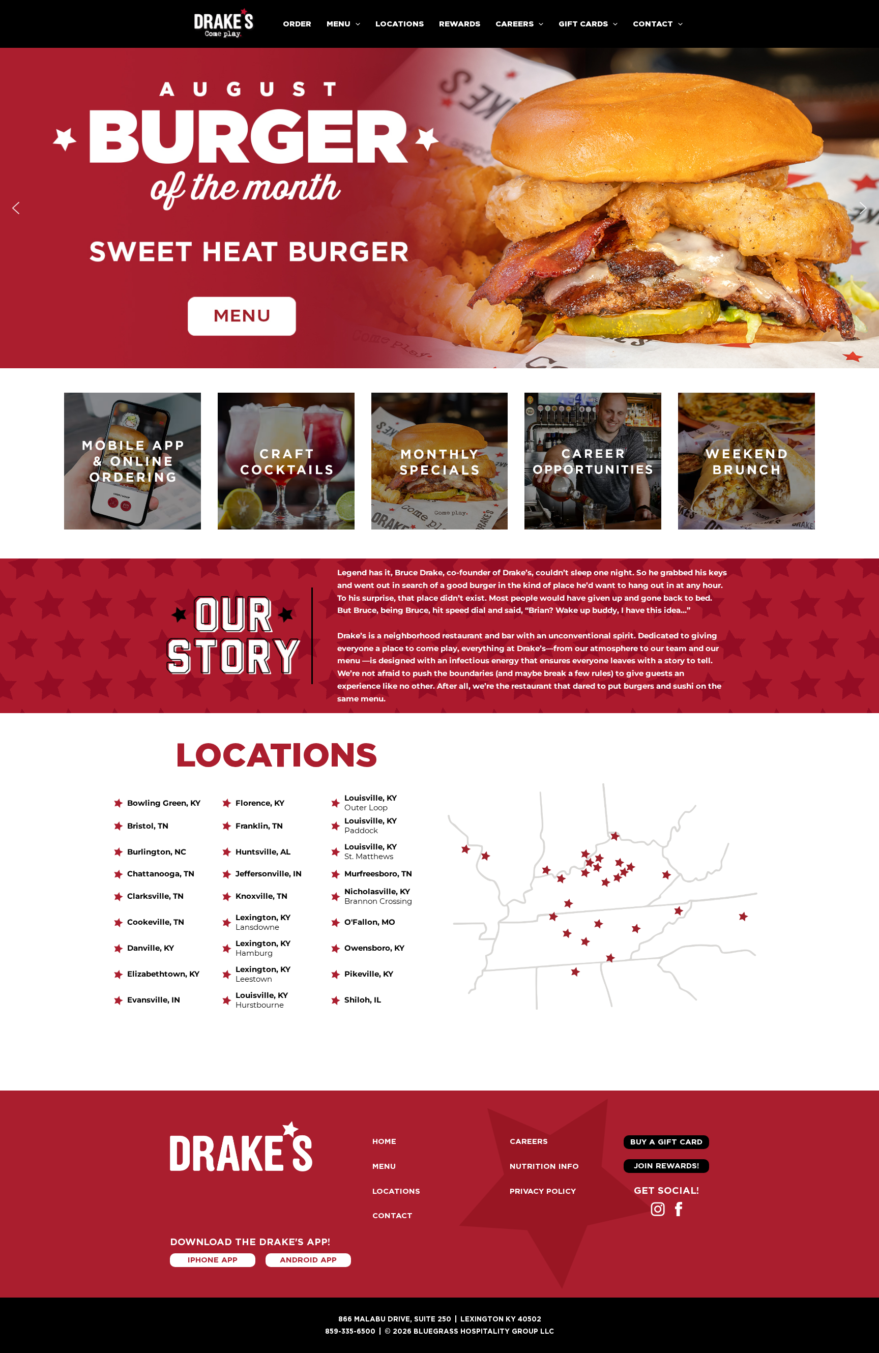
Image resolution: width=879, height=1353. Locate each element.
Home (384, 1141)
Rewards (459, 23)
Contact (392, 1215)
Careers (514, 23)
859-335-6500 (350, 1331)
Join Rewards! (666, 1165)
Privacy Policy (543, 1191)
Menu (384, 1166)
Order (297, 23)
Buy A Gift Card (666, 1141)
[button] (355, 24)
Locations (399, 23)
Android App (308, 1259)
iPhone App (213, 1259)
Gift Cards (583, 23)
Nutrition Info (544, 1166)
